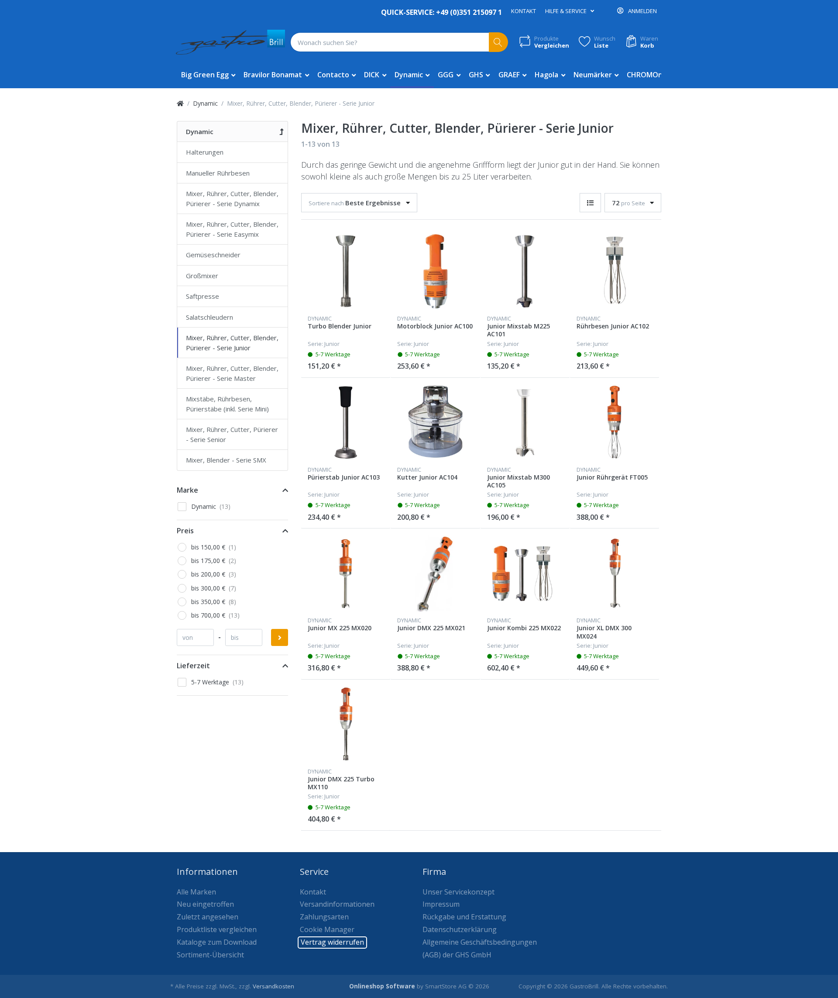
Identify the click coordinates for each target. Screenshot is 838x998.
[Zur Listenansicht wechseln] (590, 203)
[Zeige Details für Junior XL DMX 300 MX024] (615, 573)
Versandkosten (273, 986)
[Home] (180, 103)
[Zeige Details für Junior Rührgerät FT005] (615, 422)
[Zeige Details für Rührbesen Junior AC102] (615, 271)
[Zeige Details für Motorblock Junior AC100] (435, 271)
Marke (187, 490)
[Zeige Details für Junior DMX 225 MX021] (435, 573)
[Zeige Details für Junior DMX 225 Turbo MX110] (346, 724)
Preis (185, 530)
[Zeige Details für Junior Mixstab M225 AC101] (525, 271)
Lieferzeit (193, 665)
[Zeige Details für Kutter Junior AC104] (435, 422)
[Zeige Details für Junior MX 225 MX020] (346, 573)
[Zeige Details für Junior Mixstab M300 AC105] (525, 422)
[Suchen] (498, 42)
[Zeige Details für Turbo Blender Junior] (346, 271)
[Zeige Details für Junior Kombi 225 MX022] (525, 573)
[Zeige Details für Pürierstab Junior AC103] (346, 422)
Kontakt (523, 11)
